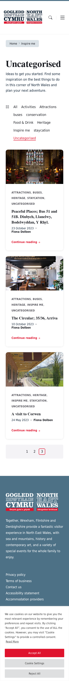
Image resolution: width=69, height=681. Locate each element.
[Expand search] (50, 17)
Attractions (47, 107)
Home (13, 43)
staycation (42, 130)
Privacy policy (15, 575)
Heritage (44, 122)
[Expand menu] (62, 17)
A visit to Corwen (26, 414)
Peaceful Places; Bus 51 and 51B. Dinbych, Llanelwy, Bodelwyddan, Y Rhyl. (34, 216)
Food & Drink (23, 122)
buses (17, 115)
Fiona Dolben (21, 231)
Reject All (34, 673)
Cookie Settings (34, 663)
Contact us (13, 587)
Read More (12, 641)
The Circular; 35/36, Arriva (35, 318)
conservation (36, 115)
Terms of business (19, 581)
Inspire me (28, 43)
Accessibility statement (22, 593)
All (15, 107)
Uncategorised (24, 138)
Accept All (34, 653)
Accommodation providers (25, 599)
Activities (28, 107)
